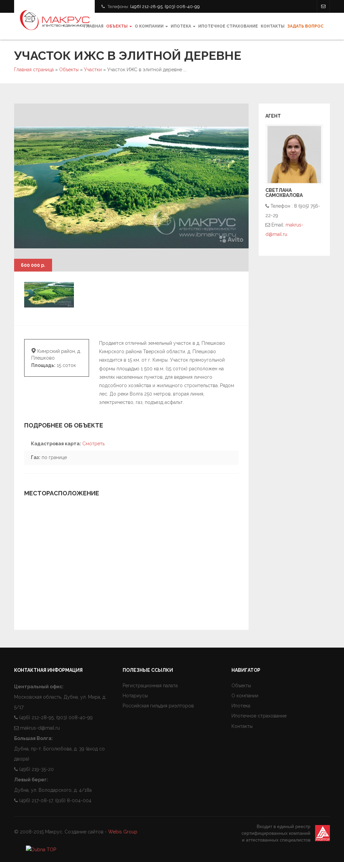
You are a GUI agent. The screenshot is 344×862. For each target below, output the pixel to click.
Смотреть (93, 443)
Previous (218, 258)
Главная (93, 26)
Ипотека (181, 26)
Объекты (117, 26)
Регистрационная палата (150, 685)
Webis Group (122, 831)
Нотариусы (135, 695)
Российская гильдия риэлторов (158, 705)
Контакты (273, 26)
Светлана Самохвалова (284, 193)
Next (235, 258)
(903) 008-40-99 (182, 6)
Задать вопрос (305, 26)
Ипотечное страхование (228, 26)
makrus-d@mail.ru (40, 728)
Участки (93, 69)
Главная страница (34, 69)
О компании (150, 26)
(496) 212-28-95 (146, 6)
